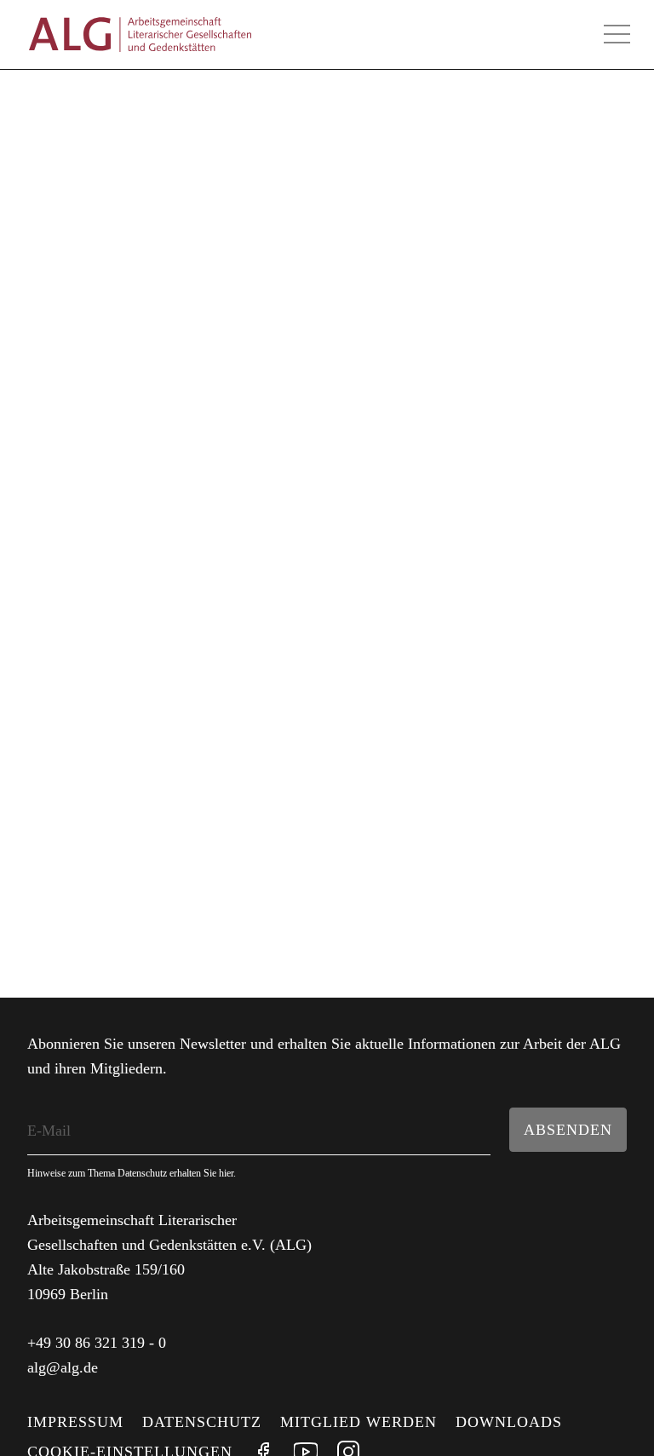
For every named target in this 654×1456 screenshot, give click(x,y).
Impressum (75, 1422)
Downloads (509, 1422)
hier (226, 1173)
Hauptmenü (617, 34)
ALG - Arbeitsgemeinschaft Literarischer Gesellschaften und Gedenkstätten (139, 34)
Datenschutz (201, 1422)
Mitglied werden (358, 1422)
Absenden (568, 1129)
